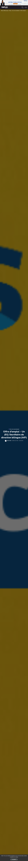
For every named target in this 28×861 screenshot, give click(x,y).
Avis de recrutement (14, 429)
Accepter (14, 859)
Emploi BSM (9, 440)
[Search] (22, 7)
